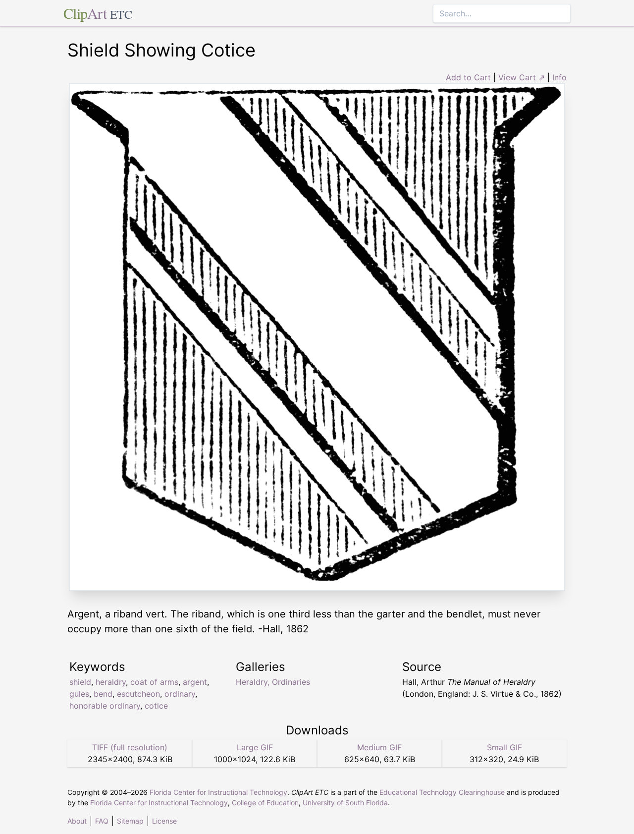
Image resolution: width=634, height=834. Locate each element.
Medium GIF (379, 747)
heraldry (111, 682)
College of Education (265, 802)
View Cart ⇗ (521, 77)
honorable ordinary (104, 706)
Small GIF (504, 747)
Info (559, 77)
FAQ (101, 821)
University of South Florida (345, 802)
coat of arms (154, 682)
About (77, 821)
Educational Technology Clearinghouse (442, 792)
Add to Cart (468, 77)
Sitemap (130, 821)
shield (80, 682)
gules (79, 694)
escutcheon (138, 694)
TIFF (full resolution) (129, 747)
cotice (156, 706)
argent (195, 682)
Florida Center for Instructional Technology (218, 792)
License (164, 821)
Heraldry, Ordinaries (273, 682)
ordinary (179, 694)
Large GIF (255, 747)
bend (103, 694)
